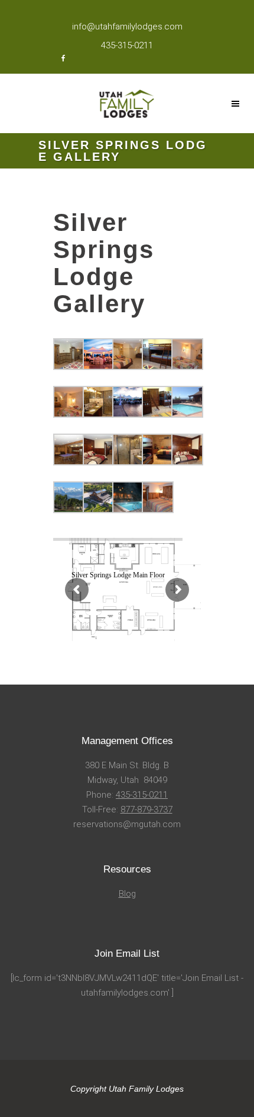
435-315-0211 (142, 794)
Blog (127, 893)
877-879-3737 (146, 809)
